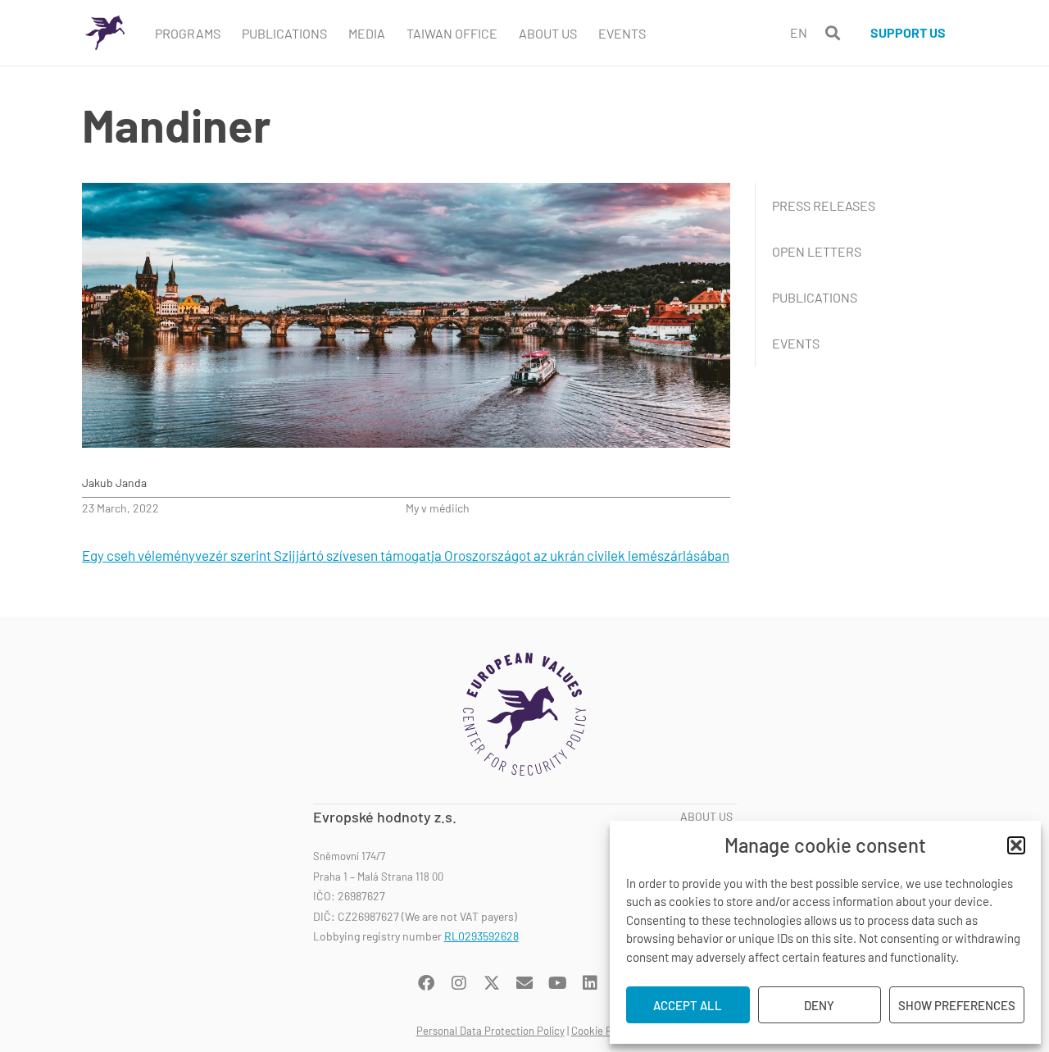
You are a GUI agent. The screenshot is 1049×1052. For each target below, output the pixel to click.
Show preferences (956, 1005)
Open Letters (816, 251)
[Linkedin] (590, 983)
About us (706, 816)
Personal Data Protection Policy (490, 1030)
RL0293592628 (481, 936)
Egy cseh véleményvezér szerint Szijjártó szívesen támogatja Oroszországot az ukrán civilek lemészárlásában (405, 555)
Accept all (687, 1005)
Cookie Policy (602, 1030)
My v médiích (438, 508)
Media (366, 33)
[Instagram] (459, 983)
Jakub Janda (114, 483)
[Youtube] (557, 983)
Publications (284, 33)
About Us (548, 33)
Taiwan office (451, 33)
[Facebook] (426, 983)
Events (622, 33)
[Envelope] (524, 983)
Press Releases (823, 205)
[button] (1016, 845)
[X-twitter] (492, 983)
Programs (187, 33)
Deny (819, 1005)
